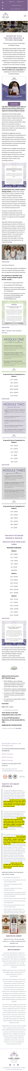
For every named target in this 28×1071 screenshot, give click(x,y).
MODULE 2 (4, 757)
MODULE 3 (4, 760)
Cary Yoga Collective (15, 1067)
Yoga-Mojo (18, 728)
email (18, 941)
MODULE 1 (4, 754)
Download (10, 745)
